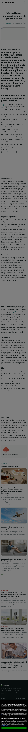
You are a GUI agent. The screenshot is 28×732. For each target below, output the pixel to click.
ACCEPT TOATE (14, 728)
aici (1, 714)
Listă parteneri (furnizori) (4, 725)
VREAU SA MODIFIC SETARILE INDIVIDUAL (14, 730)
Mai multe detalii (16, 708)
